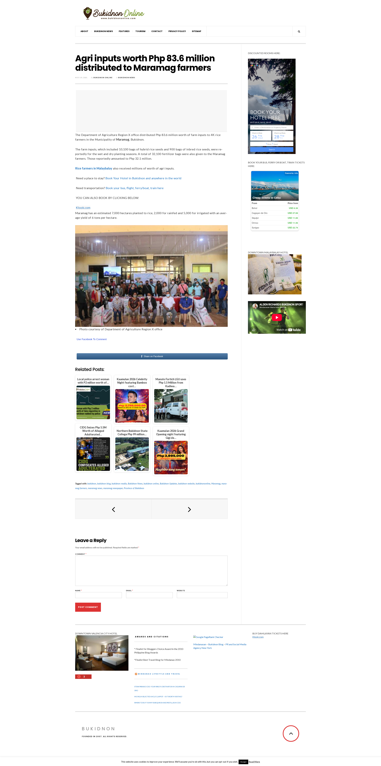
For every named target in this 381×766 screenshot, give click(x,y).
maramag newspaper (113, 488)
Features (124, 31)
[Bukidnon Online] (113, 13)
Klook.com (83, 207)
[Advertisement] (152, 111)
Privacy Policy (177, 31)
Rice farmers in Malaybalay (93, 168)
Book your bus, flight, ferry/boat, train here (135, 188)
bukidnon (91, 483)
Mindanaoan (199, 644)
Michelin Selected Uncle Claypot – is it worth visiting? (158, 697)
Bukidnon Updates (168, 483)
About (84, 31)
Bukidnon (99, 728)
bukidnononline (203, 483)
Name (78, 590)
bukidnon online (151, 483)
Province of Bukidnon (134, 488)
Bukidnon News (103, 31)
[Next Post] (190, 509)
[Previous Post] (113, 509)
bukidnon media (119, 483)
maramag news (95, 488)
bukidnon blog (104, 483)
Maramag (215, 483)
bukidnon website (186, 483)
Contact (157, 31)
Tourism (140, 31)
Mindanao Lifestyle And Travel (159, 674)
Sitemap (196, 31)
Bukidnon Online (102, 77)
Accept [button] (243, 762)
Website (181, 590)
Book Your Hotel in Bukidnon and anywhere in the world (143, 178)
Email (129, 590)
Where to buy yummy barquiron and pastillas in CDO (157, 703)
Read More (254, 761)
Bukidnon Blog (215, 644)
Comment (80, 554)
